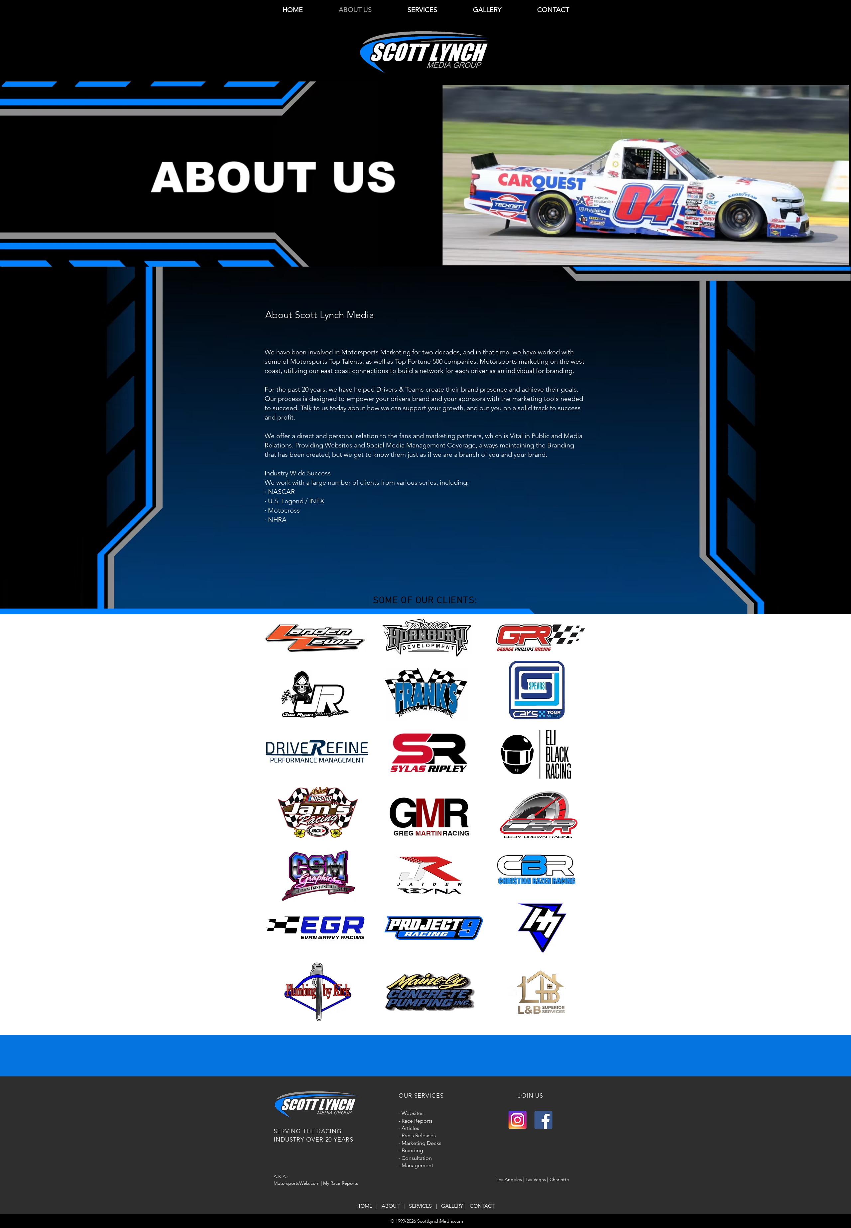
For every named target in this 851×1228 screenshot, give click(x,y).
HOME (365, 1206)
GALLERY (452, 1206)
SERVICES (421, 1206)
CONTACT (482, 1206)
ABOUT (392, 1206)
